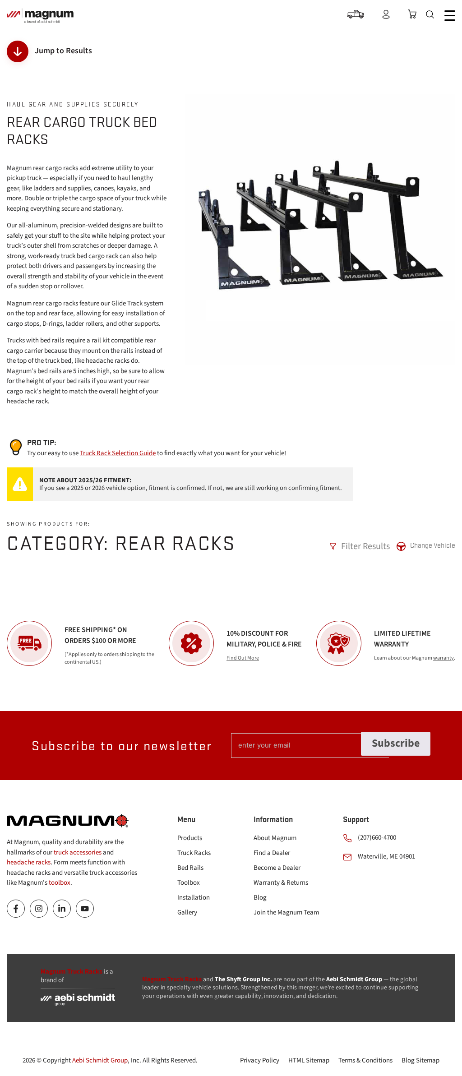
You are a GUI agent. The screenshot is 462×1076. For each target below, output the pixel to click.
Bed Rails (190, 868)
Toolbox (188, 882)
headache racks (29, 862)
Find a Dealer (272, 853)
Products (189, 838)
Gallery (187, 912)
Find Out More (242, 658)
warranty (443, 658)
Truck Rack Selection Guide (118, 453)
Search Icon (432, 16)
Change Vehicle (432, 545)
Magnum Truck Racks (172, 979)
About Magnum (275, 838)
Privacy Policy (259, 1060)
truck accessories (78, 852)
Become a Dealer (277, 868)
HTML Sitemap (308, 1060)
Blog (260, 897)
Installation (193, 897)
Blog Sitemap (420, 1060)
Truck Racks (194, 853)
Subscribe (396, 743)
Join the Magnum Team (286, 912)
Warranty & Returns (281, 882)
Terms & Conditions (365, 1060)
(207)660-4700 (377, 837)
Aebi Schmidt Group (100, 1060)
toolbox (59, 882)
